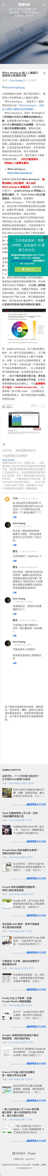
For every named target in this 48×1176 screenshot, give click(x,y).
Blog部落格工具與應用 (15, 455)
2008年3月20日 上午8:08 (23, 602)
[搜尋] (44, 5)
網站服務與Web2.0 (26, 450)
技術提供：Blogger (25, 1153)
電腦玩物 (24, 4)
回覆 (15, 517)
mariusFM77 (30, 1159)
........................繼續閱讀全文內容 (28, 804)
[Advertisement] (24, 43)
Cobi (15, 498)
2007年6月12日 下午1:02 (28, 499)
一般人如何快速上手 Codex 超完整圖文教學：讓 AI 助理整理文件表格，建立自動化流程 (20, 1112)
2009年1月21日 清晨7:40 (28, 620)
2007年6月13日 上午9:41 (28, 552)
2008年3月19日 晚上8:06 (28, 567)
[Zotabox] (0, 1175)
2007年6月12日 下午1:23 (23, 526)
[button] (44, 73)
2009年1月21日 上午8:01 (23, 645)
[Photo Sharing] (13, 87)
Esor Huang (19, 523)
